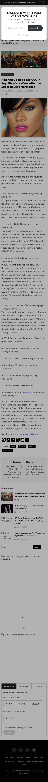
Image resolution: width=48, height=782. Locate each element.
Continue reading (24, 35)
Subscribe (35, 28)
